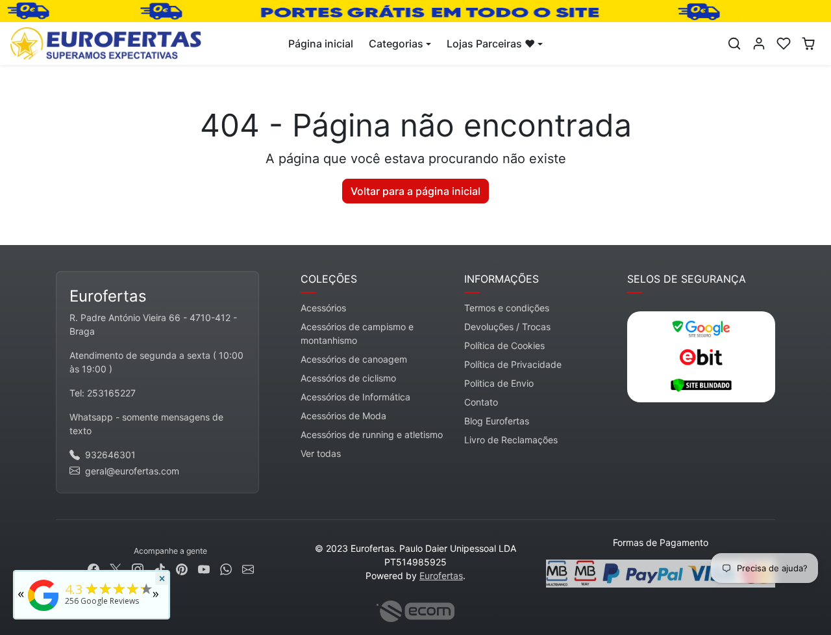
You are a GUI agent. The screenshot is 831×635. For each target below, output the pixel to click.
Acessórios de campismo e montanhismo (357, 333)
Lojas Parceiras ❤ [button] (491, 43)
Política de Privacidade (513, 364)
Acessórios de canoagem (354, 359)
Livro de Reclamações (511, 439)
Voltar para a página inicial (415, 191)
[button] (734, 43)
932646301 (110, 454)
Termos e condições (506, 307)
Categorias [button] (396, 43)
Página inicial (320, 43)
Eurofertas (441, 575)
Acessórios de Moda (343, 415)
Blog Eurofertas (496, 420)
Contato (481, 402)
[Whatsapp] (226, 568)
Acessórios (323, 307)
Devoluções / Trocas (507, 326)
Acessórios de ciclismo (348, 377)
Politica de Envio (499, 383)
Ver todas (321, 453)
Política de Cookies (504, 345)
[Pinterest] (182, 568)
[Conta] (759, 43)
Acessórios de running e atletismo (372, 434)
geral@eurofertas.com (132, 470)
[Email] (248, 568)
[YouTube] (204, 568)
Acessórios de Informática (355, 396)
